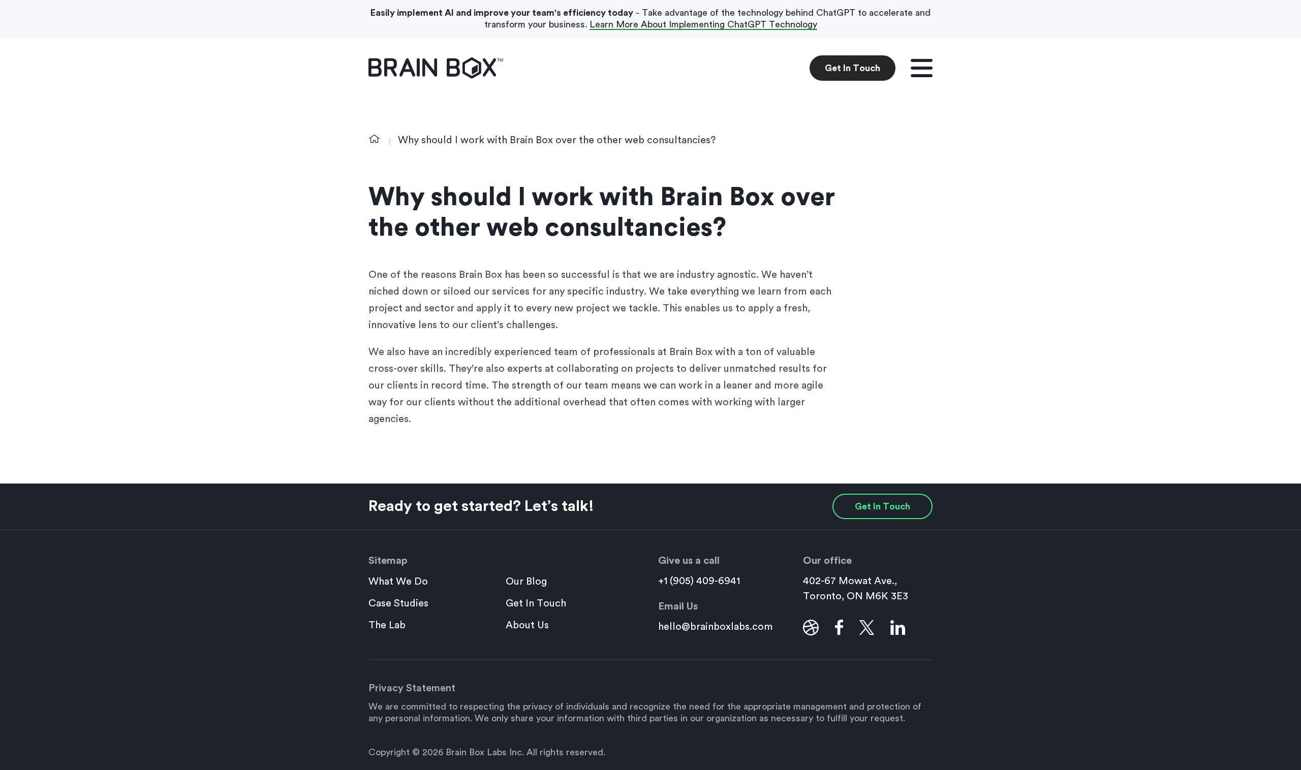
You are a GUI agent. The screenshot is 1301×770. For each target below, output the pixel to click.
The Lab (387, 625)
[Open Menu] (922, 68)
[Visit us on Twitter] (866, 627)
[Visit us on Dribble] (811, 627)
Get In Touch (852, 68)
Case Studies (398, 603)
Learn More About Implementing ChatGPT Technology (703, 24)
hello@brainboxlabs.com (715, 627)
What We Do (398, 581)
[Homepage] (436, 68)
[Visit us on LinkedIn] (897, 627)
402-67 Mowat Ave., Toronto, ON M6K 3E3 (855, 588)
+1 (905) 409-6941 (699, 581)
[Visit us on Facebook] (839, 627)
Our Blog (526, 581)
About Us (527, 625)
